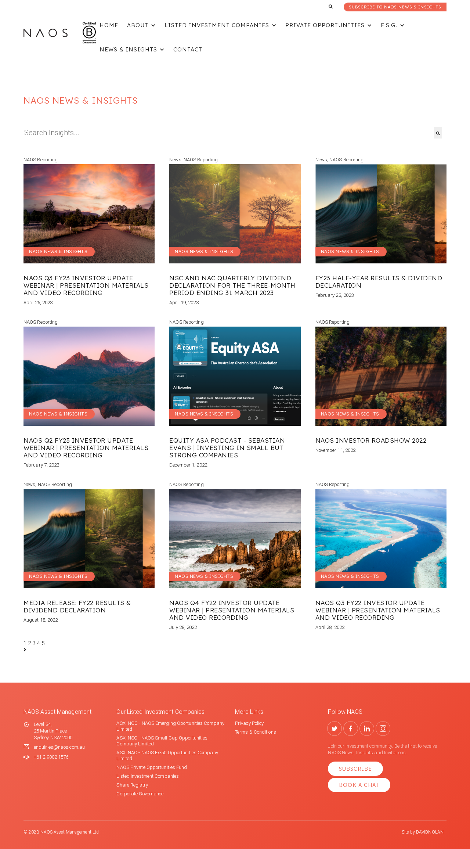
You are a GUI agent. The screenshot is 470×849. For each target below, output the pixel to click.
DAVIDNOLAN (430, 832)
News (175, 159)
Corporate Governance (139, 793)
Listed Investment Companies (147, 776)
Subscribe (355, 769)
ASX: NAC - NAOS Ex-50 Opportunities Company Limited (167, 755)
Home (109, 25)
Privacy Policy (249, 723)
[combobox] (229, 132)
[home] (60, 33)
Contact (187, 49)
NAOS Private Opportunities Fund (151, 767)
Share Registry (132, 785)
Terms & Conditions (255, 732)
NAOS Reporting (41, 159)
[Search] (438, 132)
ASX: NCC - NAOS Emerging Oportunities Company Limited (170, 726)
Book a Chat (359, 785)
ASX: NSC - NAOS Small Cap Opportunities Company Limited (161, 741)
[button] (141, 26)
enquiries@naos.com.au (59, 747)
